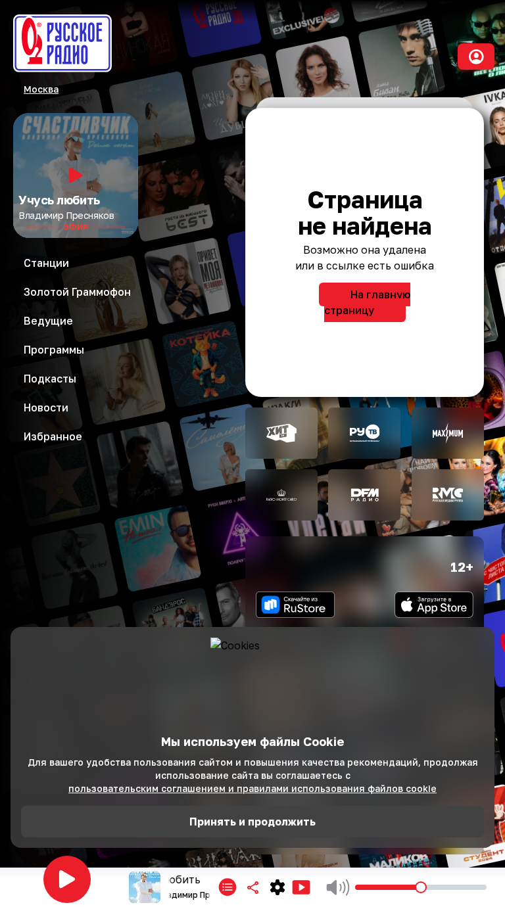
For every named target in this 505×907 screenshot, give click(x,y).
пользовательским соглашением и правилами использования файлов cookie (252, 788)
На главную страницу (367, 302)
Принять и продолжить (252, 821)
